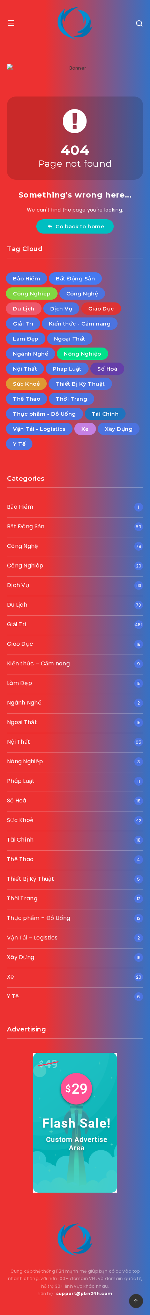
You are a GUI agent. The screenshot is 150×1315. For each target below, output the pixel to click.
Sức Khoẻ (26, 383)
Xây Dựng (119, 429)
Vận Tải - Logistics (39, 429)
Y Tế (19, 444)
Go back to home (78, 226)
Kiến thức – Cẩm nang (38, 663)
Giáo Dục (101, 308)
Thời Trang (71, 398)
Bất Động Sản (75, 278)
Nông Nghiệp (82, 353)
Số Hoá (107, 368)
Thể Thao (26, 398)
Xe (85, 429)
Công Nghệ (82, 293)
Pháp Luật (67, 368)
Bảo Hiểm (26, 278)
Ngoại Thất (69, 338)
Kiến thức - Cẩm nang (80, 323)
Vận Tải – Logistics (32, 938)
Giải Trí (23, 323)
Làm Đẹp (25, 338)
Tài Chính (105, 413)
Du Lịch (24, 308)
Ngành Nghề (30, 353)
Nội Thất (25, 368)
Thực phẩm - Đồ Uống (44, 413)
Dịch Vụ (61, 308)
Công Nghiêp (32, 293)
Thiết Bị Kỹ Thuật (80, 383)
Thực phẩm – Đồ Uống (38, 918)
